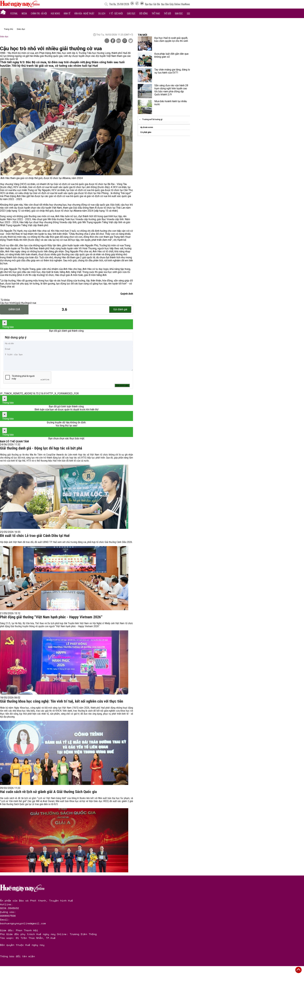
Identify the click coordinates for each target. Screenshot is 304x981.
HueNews (185, 4)
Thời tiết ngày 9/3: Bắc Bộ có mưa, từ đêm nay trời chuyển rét (42, 62)
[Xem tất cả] (188, 13)
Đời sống (143, 13)
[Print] (106, 40)
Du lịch (101, 13)
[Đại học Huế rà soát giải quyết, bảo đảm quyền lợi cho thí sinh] (145, 43)
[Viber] (124, 41)
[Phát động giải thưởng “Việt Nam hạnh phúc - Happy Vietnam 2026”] (64, 662)
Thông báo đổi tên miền (17, 956)
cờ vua (32, 302)
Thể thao (156, 13)
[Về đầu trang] (298, 970)
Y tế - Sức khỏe (116, 13)
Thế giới (167, 13)
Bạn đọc (179, 13)
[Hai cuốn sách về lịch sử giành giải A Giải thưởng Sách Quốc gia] (64, 840)
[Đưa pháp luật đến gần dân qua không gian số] (145, 59)
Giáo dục (131, 13)
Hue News (55, 13)
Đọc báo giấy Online (170, 4)
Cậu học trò (6, 302)
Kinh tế (67, 13)
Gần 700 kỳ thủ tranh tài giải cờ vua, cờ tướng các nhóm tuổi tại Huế (51, 65)
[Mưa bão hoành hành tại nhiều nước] (145, 107)
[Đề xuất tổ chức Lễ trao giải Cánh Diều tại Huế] (64, 578)
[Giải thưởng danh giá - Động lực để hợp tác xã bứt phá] (64, 497)
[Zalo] (118, 41)
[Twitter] (130, 41)
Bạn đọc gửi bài (152, 4)
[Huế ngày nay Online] (20, 6)
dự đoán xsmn (146, 127)
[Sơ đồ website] (132, 4)
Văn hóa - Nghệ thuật (84, 13)
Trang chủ (8, 29)
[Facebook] (137, 4)
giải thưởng (22, 302)
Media (24, 13)
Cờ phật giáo (145, 132)
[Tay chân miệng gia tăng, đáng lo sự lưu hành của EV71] (145, 75)
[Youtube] (142, 4)
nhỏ (14, 302)
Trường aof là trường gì (152, 119)
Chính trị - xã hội (39, 13)
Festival (14, 13)
